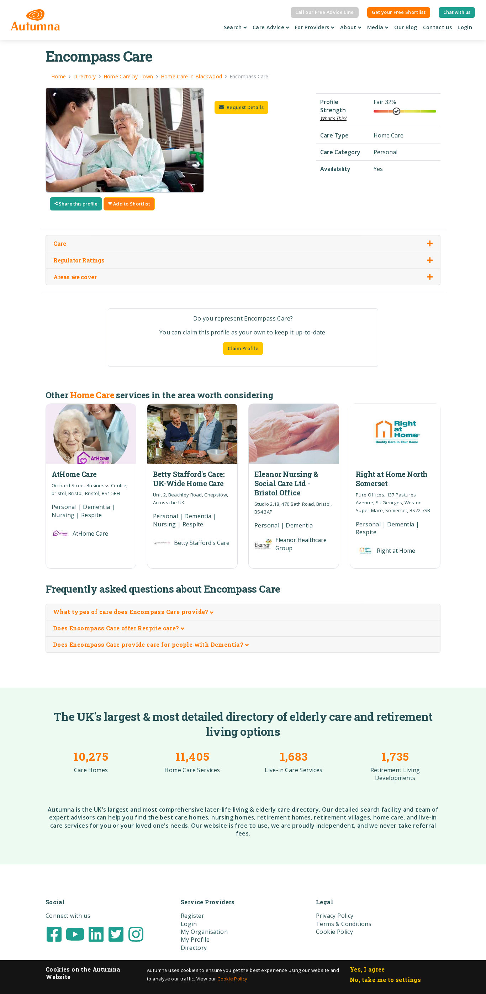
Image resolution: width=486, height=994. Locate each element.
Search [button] (234, 27)
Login (465, 27)
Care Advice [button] (269, 27)
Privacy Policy (335, 916)
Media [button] (376, 27)
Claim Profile (243, 348)
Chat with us (456, 12)
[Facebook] (54, 933)
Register (192, 916)
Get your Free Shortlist (399, 12)
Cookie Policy (232, 978)
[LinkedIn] (96, 933)
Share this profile (77, 204)
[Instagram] (135, 933)
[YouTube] (75, 933)
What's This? (333, 118)
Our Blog (405, 27)
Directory (194, 948)
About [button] (349, 27)
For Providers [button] (313, 27)
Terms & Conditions (343, 924)
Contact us (437, 27)
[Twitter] (116, 933)
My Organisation (204, 932)
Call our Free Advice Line (324, 12)
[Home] (35, 20)
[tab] (243, 612)
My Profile (195, 939)
